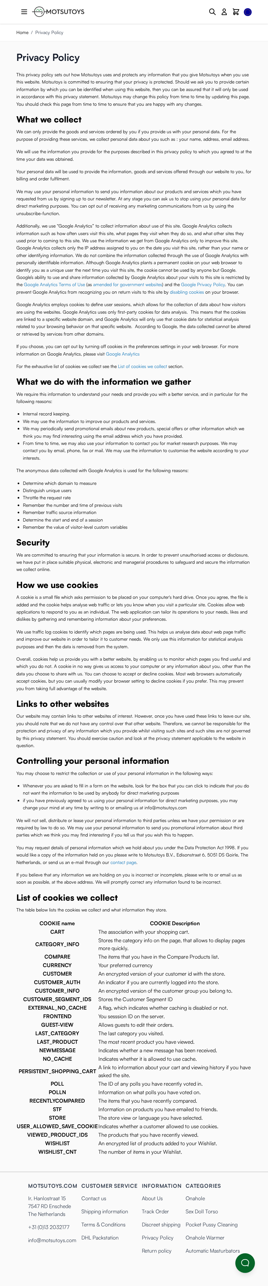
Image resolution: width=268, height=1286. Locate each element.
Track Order (155, 1211)
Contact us (93, 1198)
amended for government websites (127, 284)
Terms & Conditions (103, 1224)
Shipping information (104, 1211)
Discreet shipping (161, 1224)
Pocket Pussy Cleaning (212, 1224)
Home (22, 32)
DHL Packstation (100, 1237)
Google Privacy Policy (203, 284)
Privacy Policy (158, 1237)
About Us (152, 1198)
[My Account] (224, 12)
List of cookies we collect (142, 366)
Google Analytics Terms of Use (54, 284)
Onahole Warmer (205, 1237)
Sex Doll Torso (202, 1211)
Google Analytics (123, 354)
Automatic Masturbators (213, 1250)
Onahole (195, 1198)
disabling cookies (187, 292)
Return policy (157, 1250)
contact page (123, 862)
